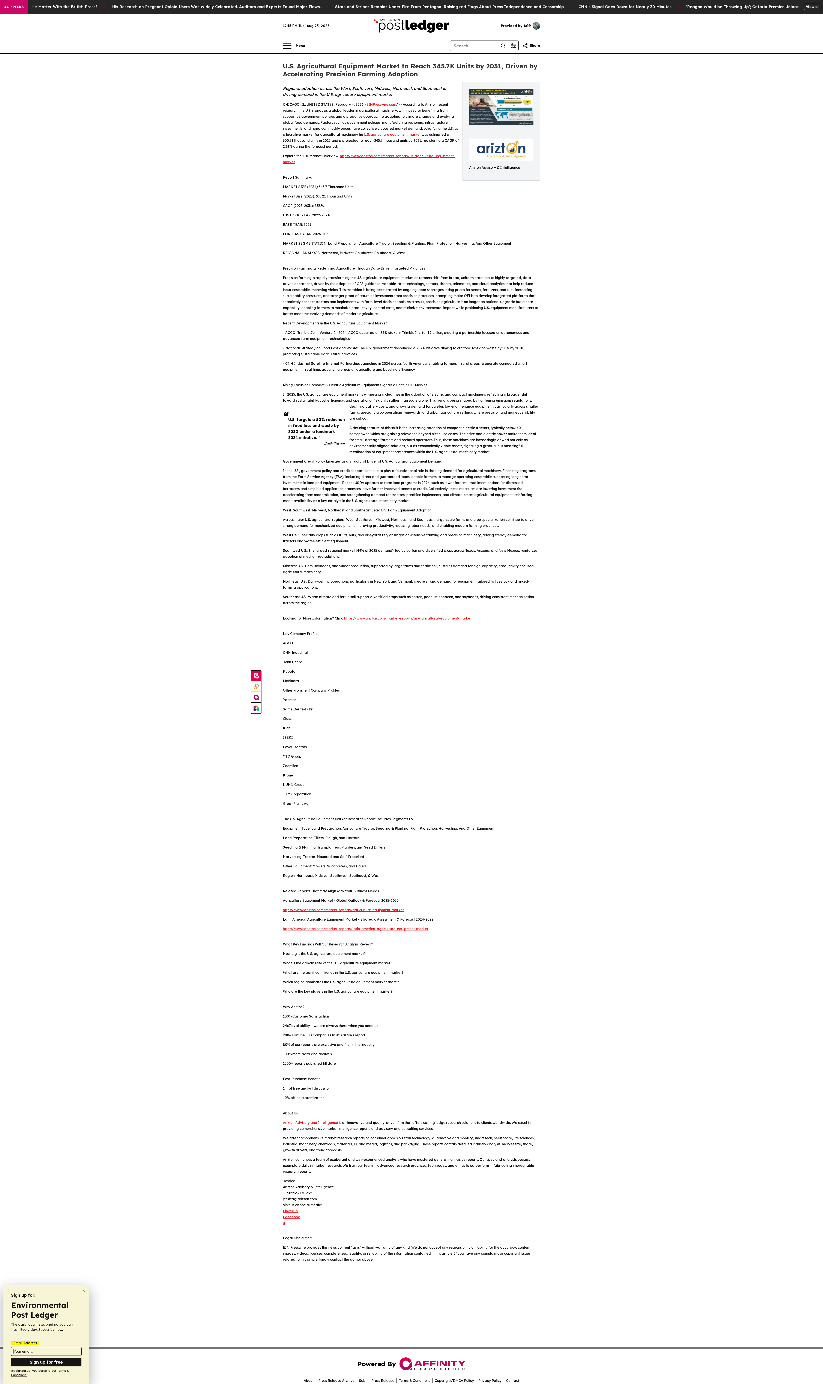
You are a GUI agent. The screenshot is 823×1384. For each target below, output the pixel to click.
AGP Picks (14, 7)
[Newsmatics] (256, 708)
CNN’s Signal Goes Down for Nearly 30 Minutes (624, 6)
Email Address (25, 1343)
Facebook (291, 1217)
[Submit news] (256, 676)
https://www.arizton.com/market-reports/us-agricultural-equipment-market (408, 618)
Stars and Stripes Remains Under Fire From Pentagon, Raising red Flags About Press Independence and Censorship (449, 6)
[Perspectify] (256, 686)
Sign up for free (46, 1362)
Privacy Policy (490, 1380)
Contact (512, 1380)
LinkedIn (290, 1211)
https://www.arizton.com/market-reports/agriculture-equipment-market (343, 910)
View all (812, 7)
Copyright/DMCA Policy (454, 1380)
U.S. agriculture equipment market (392, 134)
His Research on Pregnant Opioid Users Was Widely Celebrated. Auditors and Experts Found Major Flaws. (216, 6)
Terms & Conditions (414, 1380)
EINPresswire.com (381, 104)
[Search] (503, 46)
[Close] (84, 1291)
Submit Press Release (376, 1380)
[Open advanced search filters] (513, 46)
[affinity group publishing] (256, 697)
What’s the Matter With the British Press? (57, 6)
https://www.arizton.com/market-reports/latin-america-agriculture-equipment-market (355, 929)
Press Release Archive (336, 1380)
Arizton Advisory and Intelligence (310, 1122)
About (309, 1380)
